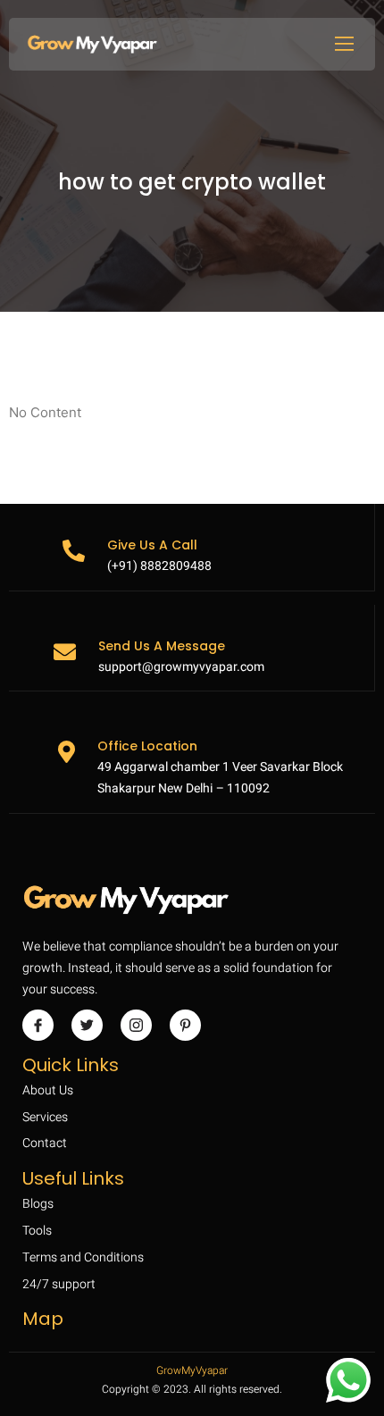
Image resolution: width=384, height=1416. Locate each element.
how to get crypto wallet (192, 183)
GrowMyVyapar (192, 1370)
